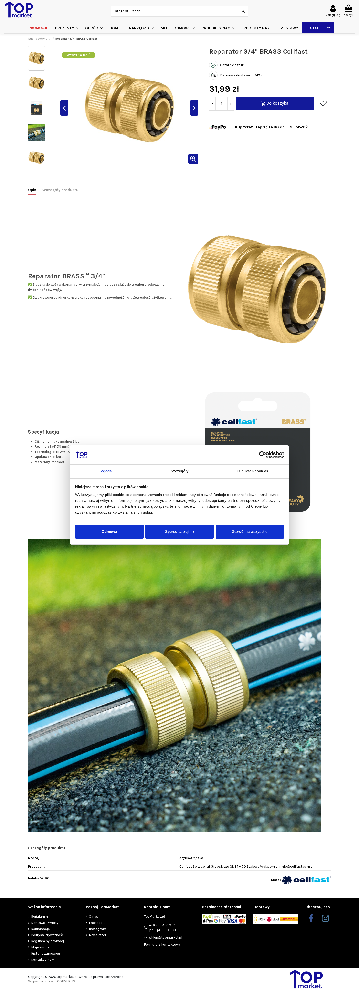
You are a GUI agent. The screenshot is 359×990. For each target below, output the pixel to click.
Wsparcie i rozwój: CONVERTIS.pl (53, 981)
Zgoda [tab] (106, 471)
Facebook (97, 923)
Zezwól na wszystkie (249, 531)
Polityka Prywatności (47, 935)
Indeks (33, 878)
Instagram (97, 929)
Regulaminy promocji (48, 941)
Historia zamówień (45, 953)
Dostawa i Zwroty (44, 923)
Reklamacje (40, 929)
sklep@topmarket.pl (165, 937)
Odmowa (109, 531)
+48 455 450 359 (164, 927)
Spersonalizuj (177, 531)
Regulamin (39, 916)
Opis (32, 189)
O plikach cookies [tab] (252, 471)
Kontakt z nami (43, 960)
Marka (276, 880)
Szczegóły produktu (60, 189)
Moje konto (40, 947)
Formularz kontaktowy (162, 944)
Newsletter (97, 935)
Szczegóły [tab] (180, 471)
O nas (93, 916)
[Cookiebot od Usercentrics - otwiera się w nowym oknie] (262, 455)
